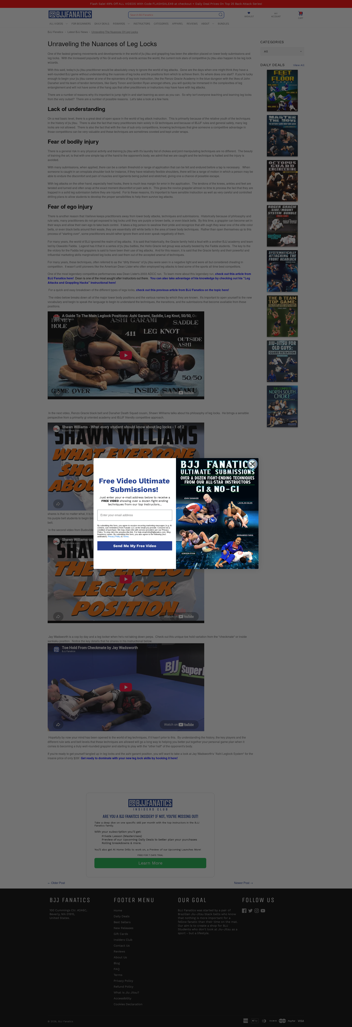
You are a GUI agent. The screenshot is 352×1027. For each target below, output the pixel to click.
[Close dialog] (252, 464)
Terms (126, 536)
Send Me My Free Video (134, 546)
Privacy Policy (114, 536)
